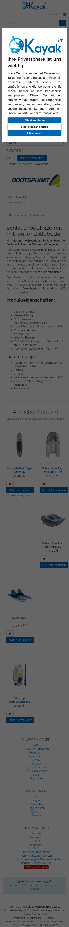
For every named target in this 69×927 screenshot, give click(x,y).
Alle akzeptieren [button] (34, 120)
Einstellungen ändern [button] (34, 126)
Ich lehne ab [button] (34, 133)
